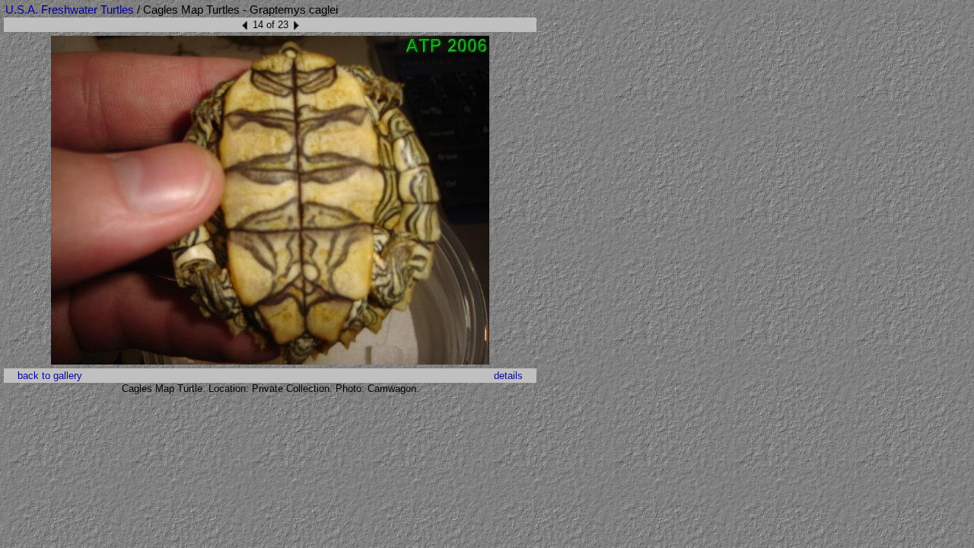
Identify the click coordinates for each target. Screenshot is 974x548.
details (508, 375)
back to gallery (50, 375)
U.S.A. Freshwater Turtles (69, 10)
